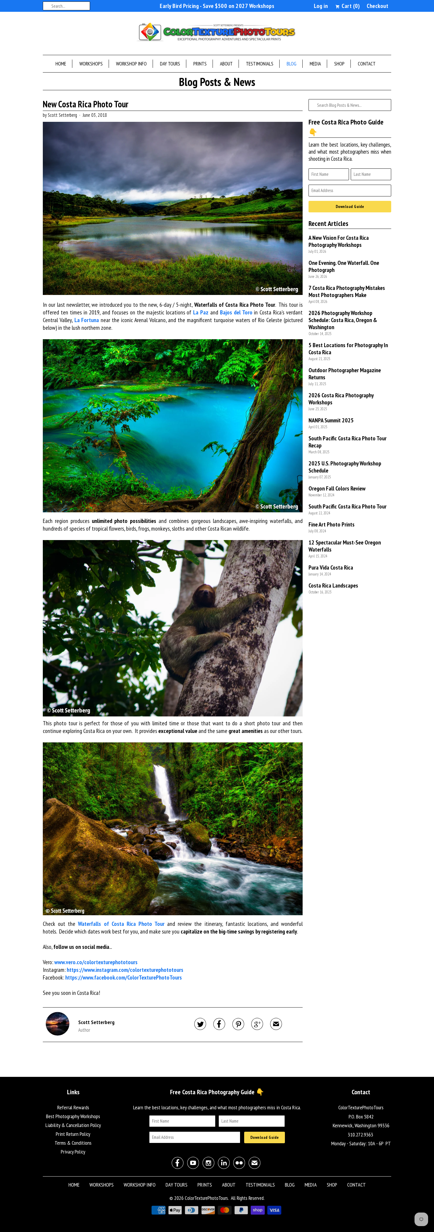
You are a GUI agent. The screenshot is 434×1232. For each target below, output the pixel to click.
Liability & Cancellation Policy (73, 1125)
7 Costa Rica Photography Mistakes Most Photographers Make (347, 291)
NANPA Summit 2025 (331, 420)
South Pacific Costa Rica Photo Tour (347, 506)
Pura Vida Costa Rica (331, 567)
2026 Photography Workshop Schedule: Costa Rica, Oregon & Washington (343, 320)
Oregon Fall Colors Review (337, 488)
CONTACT (367, 63)
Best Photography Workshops (73, 1116)
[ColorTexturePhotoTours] (217, 35)
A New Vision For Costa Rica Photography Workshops (339, 241)
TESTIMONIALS (259, 63)
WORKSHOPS (91, 63)
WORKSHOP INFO (131, 63)
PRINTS (200, 63)
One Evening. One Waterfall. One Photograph (344, 266)
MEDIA (315, 63)
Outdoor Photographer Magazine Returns (345, 373)
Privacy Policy (73, 1151)
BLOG (291, 63)
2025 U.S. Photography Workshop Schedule (345, 467)
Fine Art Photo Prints (332, 524)
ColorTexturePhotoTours (206, 1198)
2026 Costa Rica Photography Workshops (341, 398)
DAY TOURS (170, 63)
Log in (321, 6)
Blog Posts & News (217, 82)
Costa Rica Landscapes (333, 585)
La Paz (200, 312)
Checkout (377, 6)
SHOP (339, 63)
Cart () (350, 6)
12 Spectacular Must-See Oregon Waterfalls (345, 546)
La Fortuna (86, 320)
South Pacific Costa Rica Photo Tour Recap (347, 441)
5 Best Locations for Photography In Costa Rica (348, 348)
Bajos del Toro (236, 312)
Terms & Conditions (73, 1142)
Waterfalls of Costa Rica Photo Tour (121, 924)
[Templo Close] (173, 628)
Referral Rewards (73, 1107)
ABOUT (226, 63)
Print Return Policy (73, 1134)
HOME (61, 63)
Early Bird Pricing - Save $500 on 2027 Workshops (217, 6)
